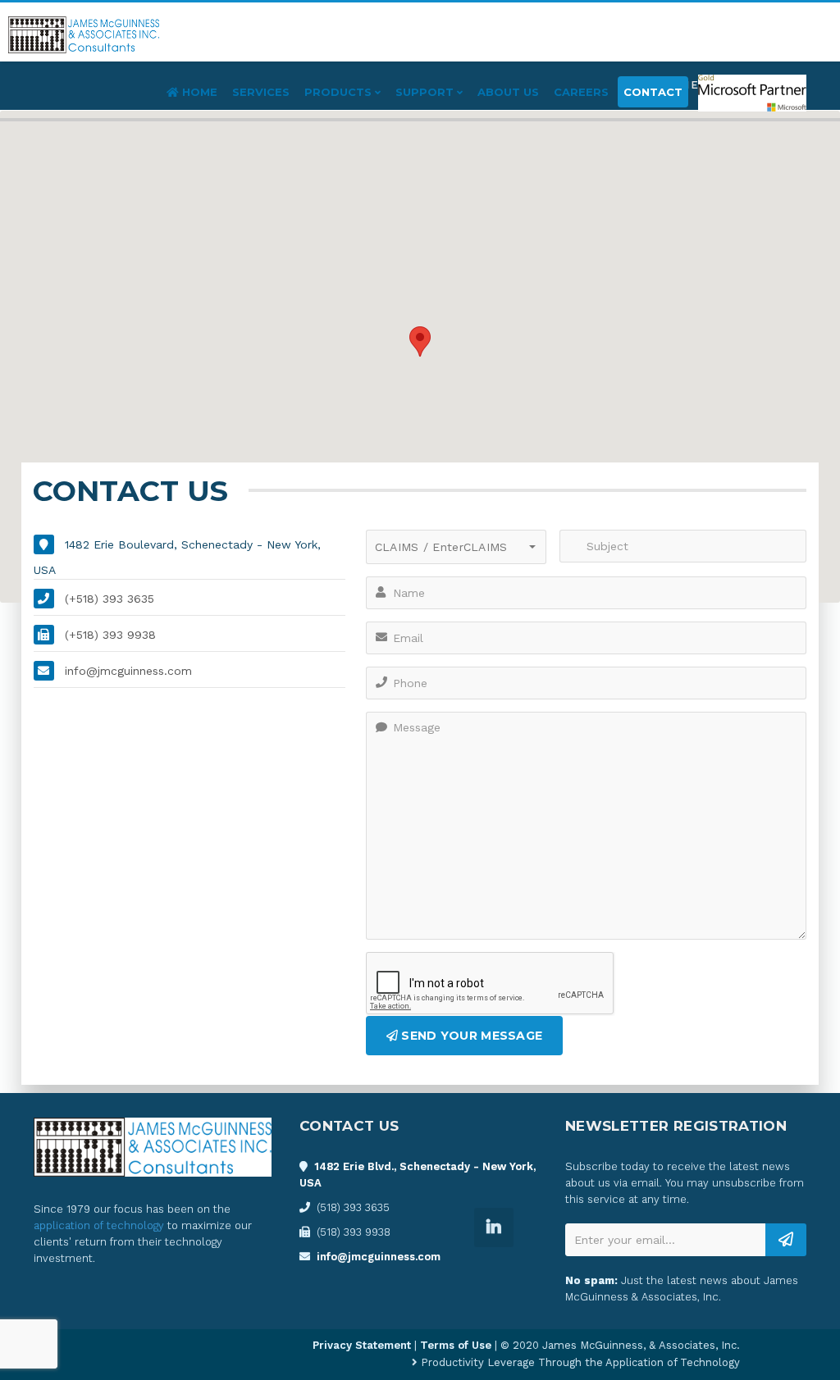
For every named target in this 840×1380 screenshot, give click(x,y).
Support (426, 91)
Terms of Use (455, 1345)
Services (261, 91)
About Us (508, 91)
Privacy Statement (362, 1345)
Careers (581, 91)
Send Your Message (470, 1035)
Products (339, 91)
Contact (652, 91)
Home (198, 91)
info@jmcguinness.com (379, 1256)
